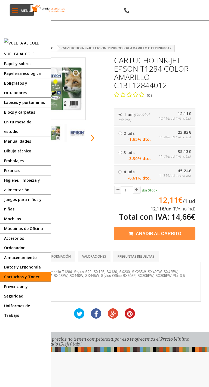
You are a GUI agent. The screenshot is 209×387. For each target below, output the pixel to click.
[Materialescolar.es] (47, 8)
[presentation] (93, 137)
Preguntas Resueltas (136, 256)
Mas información (56, 256)
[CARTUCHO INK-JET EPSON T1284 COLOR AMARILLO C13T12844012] (56, 133)
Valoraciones (94, 256)
